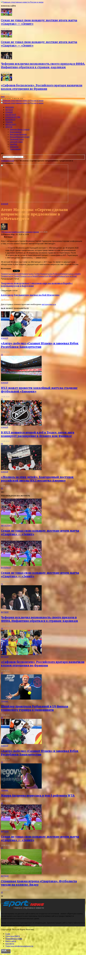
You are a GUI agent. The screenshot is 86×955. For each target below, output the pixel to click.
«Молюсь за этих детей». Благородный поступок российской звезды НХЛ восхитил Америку (37, 478)
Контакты (9, 943)
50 (2, 443)
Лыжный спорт (17, 139)
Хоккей (9, 112)
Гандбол (13, 144)
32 (2, 399)
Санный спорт (16, 142)
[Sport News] (22, 2)
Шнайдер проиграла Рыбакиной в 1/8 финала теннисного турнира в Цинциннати (34, 708)
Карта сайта (10, 941)
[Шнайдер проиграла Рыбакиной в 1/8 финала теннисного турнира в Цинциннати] (21, 699)
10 (2, 628)
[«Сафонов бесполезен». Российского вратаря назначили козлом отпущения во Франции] (6, 80)
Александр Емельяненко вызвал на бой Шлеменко (30, 295)
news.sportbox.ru (19, 268)
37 (2, 892)
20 (2, 717)
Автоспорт (10, 124)
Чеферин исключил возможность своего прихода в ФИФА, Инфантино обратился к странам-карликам (43, 65)
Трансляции (15, 149)
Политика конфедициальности (19, 946)
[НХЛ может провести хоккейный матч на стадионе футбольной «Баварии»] (21, 380)
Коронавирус (16, 132)
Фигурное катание (18, 134)
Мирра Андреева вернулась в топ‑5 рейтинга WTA (38, 795)
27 (2, 848)
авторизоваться (49, 304)
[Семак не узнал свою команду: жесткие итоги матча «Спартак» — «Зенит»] (6, 15)
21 (2, 673)
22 (2, 354)
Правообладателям (13, 938)
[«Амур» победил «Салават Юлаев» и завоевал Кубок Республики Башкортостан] (21, 336)
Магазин (9, 107)
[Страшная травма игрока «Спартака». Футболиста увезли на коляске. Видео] (21, 873)
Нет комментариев (30, 232)
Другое (8, 127)
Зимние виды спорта (19, 129)
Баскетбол (10, 114)
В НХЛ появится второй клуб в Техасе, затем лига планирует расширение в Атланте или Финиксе (37, 434)
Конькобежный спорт (20, 137)
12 (2, 584)
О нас (7, 933)
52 (2, 488)
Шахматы (14, 146)
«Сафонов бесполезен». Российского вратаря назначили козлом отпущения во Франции (41, 87)
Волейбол (10, 119)
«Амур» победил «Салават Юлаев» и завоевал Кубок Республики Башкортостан (39, 345)
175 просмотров (8, 232)
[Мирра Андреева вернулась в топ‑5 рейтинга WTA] (21, 788)
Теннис (9, 122)
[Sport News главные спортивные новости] (23, 909)
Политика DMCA (12, 936)
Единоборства (12, 117)
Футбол (9, 110)
